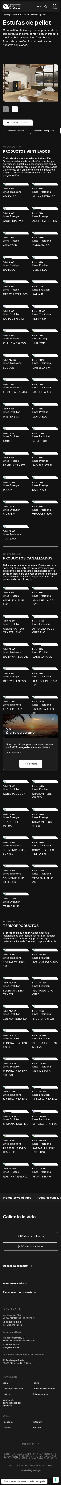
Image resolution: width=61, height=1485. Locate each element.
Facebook (8, 1422)
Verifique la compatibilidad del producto (12, 1403)
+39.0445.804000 (12, 1322)
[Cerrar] (53, 719)
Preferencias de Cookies (41, 1465)
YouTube (37, 1427)
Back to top (28, 1444)
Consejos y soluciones (44, 1388)
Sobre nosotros (40, 1394)
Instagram (37, 1422)
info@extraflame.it (12, 1347)
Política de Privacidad (18, 1465)
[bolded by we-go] (31, 1470)
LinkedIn (7, 1427)
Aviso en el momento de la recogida (24, 1481)
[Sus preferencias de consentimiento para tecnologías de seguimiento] (56, 1480)
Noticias (7, 1394)
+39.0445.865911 (11, 1344)
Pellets (36, 1383)
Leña (5, 1383)
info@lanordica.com (12, 1325)
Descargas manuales (13, 1388)
